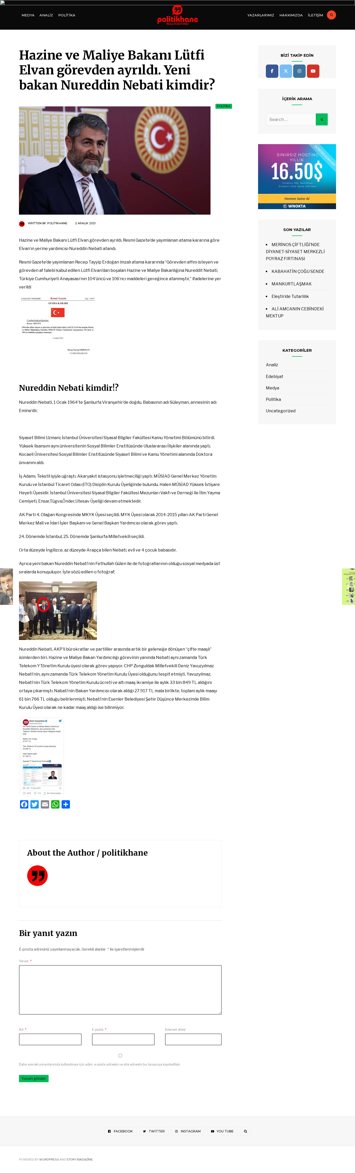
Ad (23, 1029)
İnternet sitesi (175, 1029)
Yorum (25, 961)
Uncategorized (280, 410)
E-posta (99, 1029)
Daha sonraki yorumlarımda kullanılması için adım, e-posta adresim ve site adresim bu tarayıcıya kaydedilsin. (100, 1064)
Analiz (46, 15)
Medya (28, 15)
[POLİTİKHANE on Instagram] (299, 71)
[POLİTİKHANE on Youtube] (313, 71)
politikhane (57, 223)
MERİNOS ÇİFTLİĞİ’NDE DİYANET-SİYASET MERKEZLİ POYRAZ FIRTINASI (295, 251)
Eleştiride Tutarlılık (290, 296)
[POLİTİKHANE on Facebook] (272, 71)
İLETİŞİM (315, 15)
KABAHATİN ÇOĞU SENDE (298, 271)
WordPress (49, 1159)
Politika (66, 15)
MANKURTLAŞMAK (292, 283)
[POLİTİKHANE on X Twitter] (286, 71)
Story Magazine (80, 1159)
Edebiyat (274, 376)
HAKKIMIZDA (291, 15)
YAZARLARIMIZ (260, 15)
